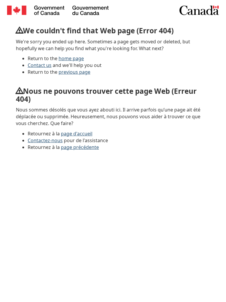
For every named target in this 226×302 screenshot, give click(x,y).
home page (71, 58)
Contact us (39, 65)
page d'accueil (76, 133)
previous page (74, 72)
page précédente (80, 147)
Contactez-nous (45, 140)
